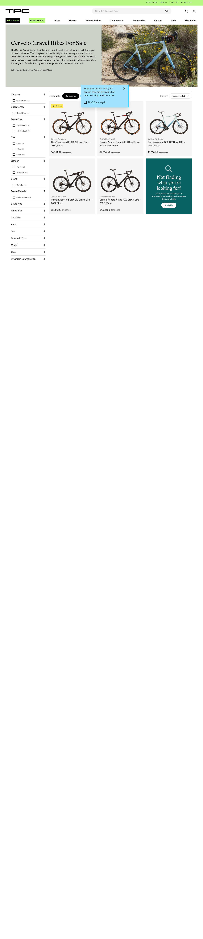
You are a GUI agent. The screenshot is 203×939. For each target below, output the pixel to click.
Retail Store (186, 3)
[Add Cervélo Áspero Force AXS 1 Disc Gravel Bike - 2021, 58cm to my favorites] (138, 106)
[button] (177, 11)
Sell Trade (13, 20)
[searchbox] (127, 11)
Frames (73, 20)
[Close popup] (124, 88)
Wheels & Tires (93, 20)
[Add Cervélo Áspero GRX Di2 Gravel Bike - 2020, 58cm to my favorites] (187, 106)
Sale (173, 20)
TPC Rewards (151, 3)
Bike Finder (190, 20)
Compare (130, 106)
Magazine (174, 3)
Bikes (57, 20)
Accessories (139, 20)
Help (162, 3)
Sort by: (164, 96)
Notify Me (169, 205)
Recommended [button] (178, 96)
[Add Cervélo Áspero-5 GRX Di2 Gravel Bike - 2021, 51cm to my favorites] (90, 163)
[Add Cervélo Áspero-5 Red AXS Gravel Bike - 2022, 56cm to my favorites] (138, 163)
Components (116, 20)
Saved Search (37, 20)
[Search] (167, 11)
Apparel (158, 20)
